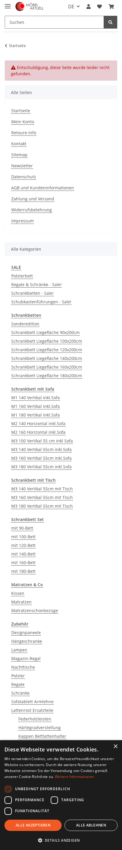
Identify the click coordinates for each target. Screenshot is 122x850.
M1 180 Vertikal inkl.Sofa (35, 415)
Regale (18, 684)
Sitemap (19, 154)
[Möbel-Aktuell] (29, 6)
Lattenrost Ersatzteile (32, 710)
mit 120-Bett (23, 545)
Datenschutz (23, 177)
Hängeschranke (26, 641)
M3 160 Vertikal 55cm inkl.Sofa (41, 458)
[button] (88, 7)
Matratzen (21, 602)
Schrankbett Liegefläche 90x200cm (45, 332)
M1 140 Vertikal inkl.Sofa (35, 397)
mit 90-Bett (22, 528)
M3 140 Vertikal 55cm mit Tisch (42, 489)
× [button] (115, 746)
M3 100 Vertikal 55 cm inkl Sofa (42, 441)
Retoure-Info (23, 132)
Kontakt (18, 143)
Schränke (20, 693)
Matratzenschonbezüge (34, 610)
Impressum (22, 221)
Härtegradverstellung (39, 727)
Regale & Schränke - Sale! (36, 284)
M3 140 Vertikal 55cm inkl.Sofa (41, 449)
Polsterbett (22, 276)
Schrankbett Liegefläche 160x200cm (46, 367)
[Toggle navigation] (8, 3)
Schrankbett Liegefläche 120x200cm (46, 350)
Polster (18, 676)
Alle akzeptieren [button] (33, 825)
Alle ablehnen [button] (91, 825)
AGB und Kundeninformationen (42, 188)
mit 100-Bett (23, 536)
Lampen (19, 650)
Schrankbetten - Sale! (32, 293)
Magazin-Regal (26, 658)
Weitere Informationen (74, 776)
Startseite (20, 110)
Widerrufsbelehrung (31, 210)
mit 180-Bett (23, 571)
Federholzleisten (34, 719)
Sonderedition (25, 324)
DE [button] (71, 6)
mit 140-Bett (23, 554)
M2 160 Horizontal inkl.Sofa (38, 432)
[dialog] (61, 795)
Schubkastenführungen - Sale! (41, 302)
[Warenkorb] (111, 7)
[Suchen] (110, 22)
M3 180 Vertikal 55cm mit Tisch (42, 506)
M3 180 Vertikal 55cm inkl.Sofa (41, 467)
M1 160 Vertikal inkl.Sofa (35, 406)
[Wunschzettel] (99, 7)
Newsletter (22, 166)
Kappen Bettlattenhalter (42, 736)
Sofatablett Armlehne (32, 701)
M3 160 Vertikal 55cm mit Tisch (42, 497)
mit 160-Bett (23, 562)
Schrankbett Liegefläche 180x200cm (46, 375)
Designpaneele (26, 632)
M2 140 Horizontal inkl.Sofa (38, 423)
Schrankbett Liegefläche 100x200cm (46, 341)
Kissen (17, 593)
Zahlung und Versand (32, 199)
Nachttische (23, 667)
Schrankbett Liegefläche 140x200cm (46, 358)
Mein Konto (22, 121)
